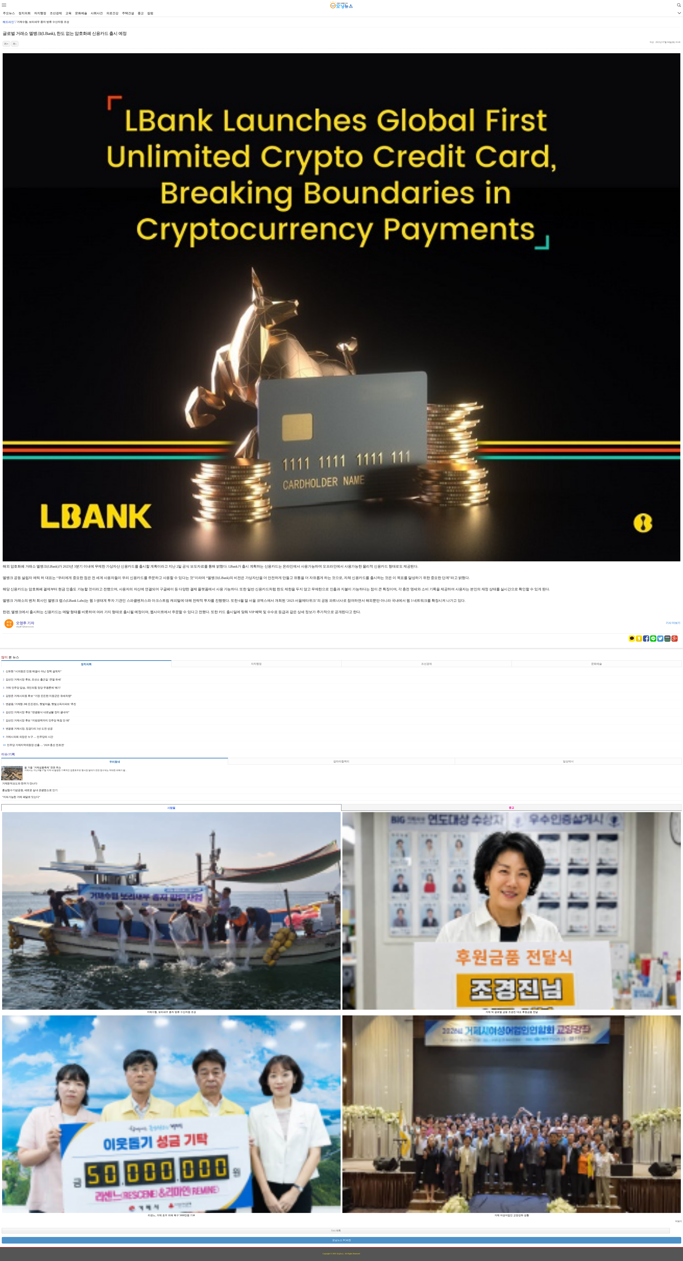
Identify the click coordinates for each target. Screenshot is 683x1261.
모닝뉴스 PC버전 (341, 1240)
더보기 (678, 1221)
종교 (141, 13)
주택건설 (128, 13)
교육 (68, 13)
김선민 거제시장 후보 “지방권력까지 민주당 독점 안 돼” (36, 720)
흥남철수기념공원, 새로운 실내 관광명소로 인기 (29, 790)
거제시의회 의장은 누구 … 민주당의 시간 (28, 736)
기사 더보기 (673, 622)
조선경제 (56, 13)
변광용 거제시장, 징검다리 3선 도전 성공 (28, 728)
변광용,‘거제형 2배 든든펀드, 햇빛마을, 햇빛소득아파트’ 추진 (39, 704)
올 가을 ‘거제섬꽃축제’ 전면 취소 (42, 767)
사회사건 (97, 13)
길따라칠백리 (341, 761)
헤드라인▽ (10, 21)
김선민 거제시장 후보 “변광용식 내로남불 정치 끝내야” (36, 712)
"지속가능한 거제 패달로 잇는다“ (21, 797)
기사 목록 (336, 1230)
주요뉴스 (9, 13)
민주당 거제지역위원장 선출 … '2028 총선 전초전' (33, 745)
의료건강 (112, 13)
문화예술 (81, 13)
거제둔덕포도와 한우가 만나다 (19, 783)
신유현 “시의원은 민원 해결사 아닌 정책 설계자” (32, 671)
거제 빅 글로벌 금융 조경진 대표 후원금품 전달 (45, 21)
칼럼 (150, 13)
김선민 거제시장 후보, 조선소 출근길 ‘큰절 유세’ (32, 679)
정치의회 (24, 13)
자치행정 (40, 13)
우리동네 (114, 761)
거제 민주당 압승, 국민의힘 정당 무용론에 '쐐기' (32, 687)
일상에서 (568, 761)
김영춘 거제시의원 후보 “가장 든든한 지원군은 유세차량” (37, 695)
